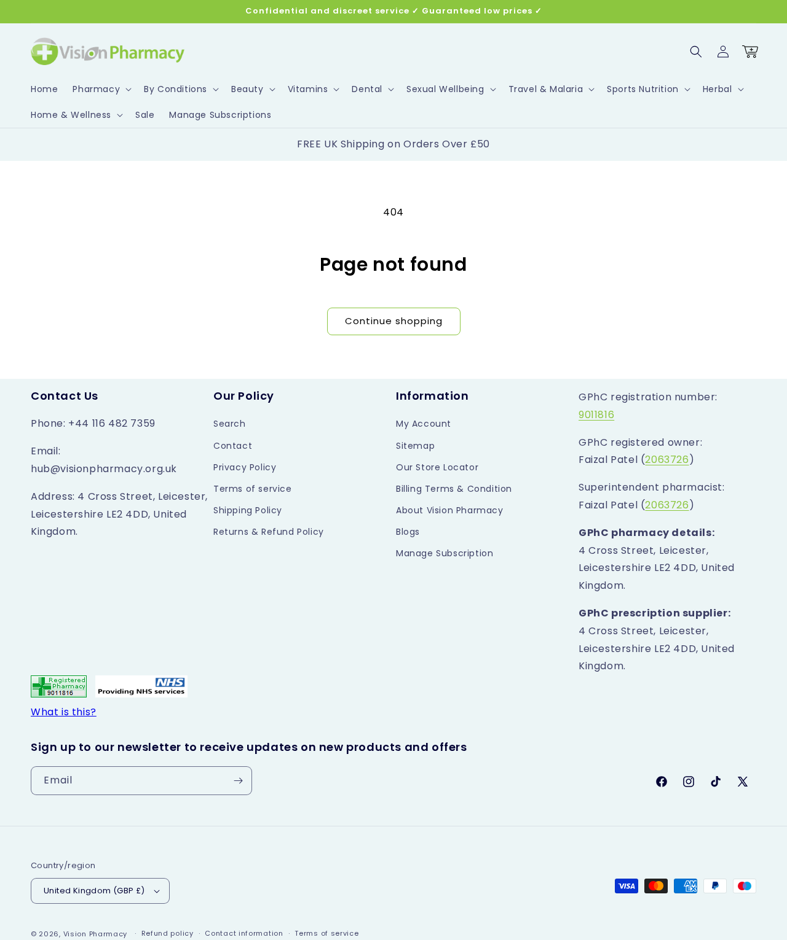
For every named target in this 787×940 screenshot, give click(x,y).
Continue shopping (394, 320)
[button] (100, 89)
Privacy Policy (244, 467)
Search (229, 424)
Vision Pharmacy (95, 934)
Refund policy (167, 933)
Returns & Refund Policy (268, 532)
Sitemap (415, 446)
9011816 (596, 415)
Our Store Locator (437, 467)
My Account (423, 424)
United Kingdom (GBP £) (94, 890)
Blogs (408, 532)
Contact (232, 446)
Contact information (244, 933)
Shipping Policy (247, 510)
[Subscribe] (237, 780)
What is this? (64, 712)
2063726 (667, 460)
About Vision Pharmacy (450, 510)
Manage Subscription (444, 553)
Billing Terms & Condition (454, 489)
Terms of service (252, 489)
